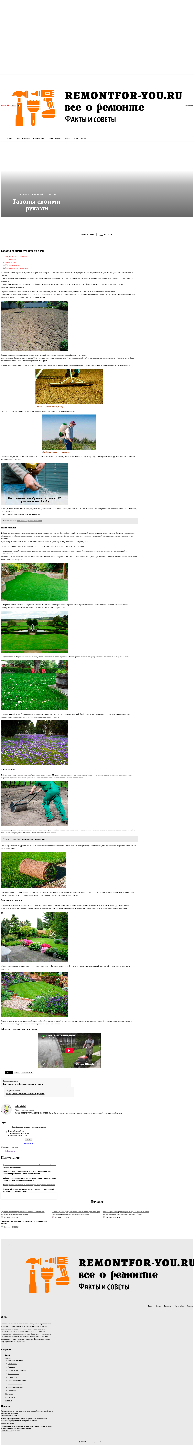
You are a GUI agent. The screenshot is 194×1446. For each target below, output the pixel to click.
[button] (15, 105)
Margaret (7, 1227)
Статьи (51, 194)
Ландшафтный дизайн (31, 194)
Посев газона (10, 262)
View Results (28, 1143)
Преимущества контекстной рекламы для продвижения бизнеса (29, 1185)
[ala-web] (6, 1109)
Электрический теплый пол (19, 1133)
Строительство (6, 1431)
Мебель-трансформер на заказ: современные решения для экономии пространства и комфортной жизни (27, 1172)
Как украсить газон (12, 265)
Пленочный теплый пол (17, 1135)
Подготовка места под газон (16, 256)
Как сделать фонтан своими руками (25, 1093)
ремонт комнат (27, 1072)
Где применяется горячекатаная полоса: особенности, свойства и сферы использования (23, 1213)
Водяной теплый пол (16, 1131)
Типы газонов (10, 259)
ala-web (90, 235)
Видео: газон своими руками (16, 268)
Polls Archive (10, 1151)
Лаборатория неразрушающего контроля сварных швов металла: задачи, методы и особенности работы (29, 1179)
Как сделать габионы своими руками (23, 1084)
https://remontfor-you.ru (24, 1110)
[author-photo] (2, 1217)
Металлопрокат (7, 1415)
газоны (16, 1072)
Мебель (3, 1423)
